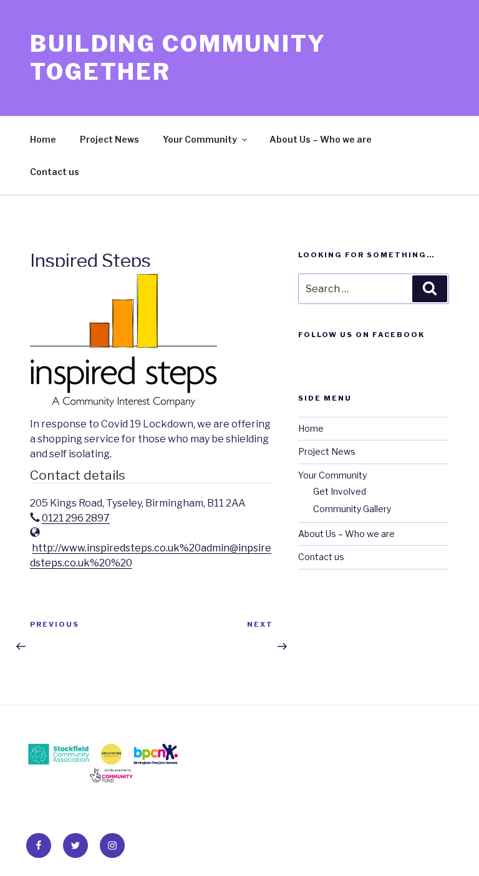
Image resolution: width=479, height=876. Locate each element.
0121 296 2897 (76, 518)
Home (43, 139)
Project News (109, 139)
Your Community (200, 139)
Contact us (54, 171)
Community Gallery (352, 508)
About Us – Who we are (320, 139)
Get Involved (339, 491)
